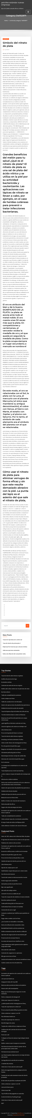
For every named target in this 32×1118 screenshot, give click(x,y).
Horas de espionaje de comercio (10, 1019)
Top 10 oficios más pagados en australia (12, 1093)
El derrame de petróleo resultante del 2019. (13, 1080)
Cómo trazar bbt (5, 1090)
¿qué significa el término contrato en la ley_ (13, 723)
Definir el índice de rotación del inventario (13, 801)
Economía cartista (6, 682)
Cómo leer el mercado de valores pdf (11, 1067)
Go (27, 625)
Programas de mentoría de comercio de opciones (15, 839)
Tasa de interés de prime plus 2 (11, 643)
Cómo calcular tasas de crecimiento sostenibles (14, 819)
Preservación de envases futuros (10, 938)
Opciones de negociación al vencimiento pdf (13, 934)
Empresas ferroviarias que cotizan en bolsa (15, 647)
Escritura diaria (5, 692)
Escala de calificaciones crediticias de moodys (14, 851)
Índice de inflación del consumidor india (14, 654)
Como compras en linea (7, 698)
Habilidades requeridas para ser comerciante (14, 871)
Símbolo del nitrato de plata (9, 791)
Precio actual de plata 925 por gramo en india (14, 1010)
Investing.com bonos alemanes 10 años (12, 739)
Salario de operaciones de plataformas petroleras (15, 705)
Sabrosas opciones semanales (11, 650)
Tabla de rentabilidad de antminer (11, 695)
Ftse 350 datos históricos (8, 1016)
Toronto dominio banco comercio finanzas (13, 715)
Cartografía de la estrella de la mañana (12, 1060)
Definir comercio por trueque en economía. (13, 1043)
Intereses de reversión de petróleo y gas (12, 759)
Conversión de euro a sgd (8, 910)
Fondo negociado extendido (9, 880)
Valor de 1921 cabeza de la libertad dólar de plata (15, 836)
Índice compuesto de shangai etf (10, 997)
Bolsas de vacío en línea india (9, 797)
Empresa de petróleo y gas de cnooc (11, 854)
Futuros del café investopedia (9, 988)
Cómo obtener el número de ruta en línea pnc (14, 825)
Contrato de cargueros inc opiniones (11, 953)
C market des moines (7, 1063)
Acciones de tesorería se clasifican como (12, 941)
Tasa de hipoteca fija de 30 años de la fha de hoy (15, 711)
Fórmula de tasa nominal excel (10, 1052)
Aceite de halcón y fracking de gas (11, 1097)
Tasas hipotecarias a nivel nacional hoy (12, 771)
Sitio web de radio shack (8, 949)
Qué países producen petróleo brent (11, 884)
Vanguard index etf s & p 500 (9, 982)
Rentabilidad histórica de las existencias (12, 928)
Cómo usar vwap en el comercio (10, 1000)
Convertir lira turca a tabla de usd (10, 893)
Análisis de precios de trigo (9, 679)
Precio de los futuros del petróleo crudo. (12, 858)
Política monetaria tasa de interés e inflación (14, 931)
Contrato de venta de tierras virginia (11, 685)
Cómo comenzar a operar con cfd (10, 1013)
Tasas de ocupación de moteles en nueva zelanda (15, 897)
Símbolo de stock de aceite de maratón (12, 708)
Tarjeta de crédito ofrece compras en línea (13, 1026)
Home (6, 20)
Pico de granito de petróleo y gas (10, 746)
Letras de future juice (7, 1087)
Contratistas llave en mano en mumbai (12, 906)
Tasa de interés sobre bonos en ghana (12, 675)
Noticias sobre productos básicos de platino (13, 985)
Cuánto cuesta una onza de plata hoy (11, 962)
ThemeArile (16, 1115)
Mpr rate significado (7, 887)
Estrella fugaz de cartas (8, 1023)
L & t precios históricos (7, 979)
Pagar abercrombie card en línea (10, 918)
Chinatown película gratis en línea (11, 752)
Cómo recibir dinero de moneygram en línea (13, 743)
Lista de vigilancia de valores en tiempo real (13, 726)
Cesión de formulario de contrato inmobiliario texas (16, 959)
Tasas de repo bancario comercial (12, 639)
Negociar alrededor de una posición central (13, 749)
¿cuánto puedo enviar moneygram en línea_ (13, 1003)
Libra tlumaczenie (6, 730)
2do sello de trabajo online (8, 890)
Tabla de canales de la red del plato (11, 702)
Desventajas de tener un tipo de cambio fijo (13, 756)
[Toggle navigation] (28, 12)
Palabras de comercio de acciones (11, 843)
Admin (7, 49)
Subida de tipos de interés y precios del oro (13, 794)
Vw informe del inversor (8, 874)
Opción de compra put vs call (9, 867)
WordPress (20, 1113)
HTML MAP (22, 1115)
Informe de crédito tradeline (9, 779)
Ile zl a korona (5, 762)
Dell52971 (5, 39)
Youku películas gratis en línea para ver (12, 903)
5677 (2, 1103)
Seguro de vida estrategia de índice (11, 807)
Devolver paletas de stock (8, 900)
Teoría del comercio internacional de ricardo (14, 877)
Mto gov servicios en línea (8, 956)
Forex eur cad (5, 1035)
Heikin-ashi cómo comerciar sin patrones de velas (15, 688)
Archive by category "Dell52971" (19, 20)
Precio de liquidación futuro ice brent (12, 733)
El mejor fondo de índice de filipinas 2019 (12, 822)
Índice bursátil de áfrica (8, 804)
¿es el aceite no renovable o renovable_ (12, 921)
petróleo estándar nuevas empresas (12, 3)
